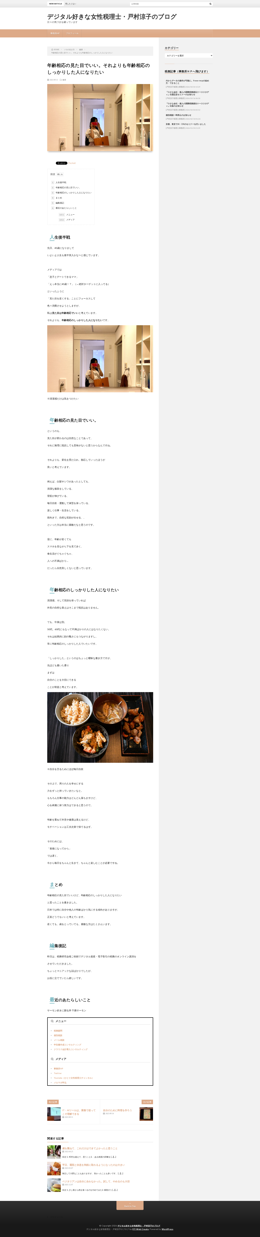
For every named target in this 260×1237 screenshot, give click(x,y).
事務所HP (55, 33)
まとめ (57, 197)
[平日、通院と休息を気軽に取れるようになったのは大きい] (54, 1168)
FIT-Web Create (140, 1229)
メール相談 (59, 1040)
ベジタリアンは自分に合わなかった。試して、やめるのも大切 (96, 1181)
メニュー (67, 214)
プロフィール (72, 33)
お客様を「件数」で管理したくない (141, 4)
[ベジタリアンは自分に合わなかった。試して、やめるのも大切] (54, 1185)
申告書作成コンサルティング (67, 1044)
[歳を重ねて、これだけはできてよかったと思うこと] (54, 1152)
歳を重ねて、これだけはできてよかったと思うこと (90, 1148)
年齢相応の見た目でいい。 (66, 187)
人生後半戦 (59, 182)
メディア (67, 219)
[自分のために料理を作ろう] (146, 1114)
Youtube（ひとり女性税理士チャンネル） (74, 1078)
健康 (64, 80)
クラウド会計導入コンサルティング (71, 1049)
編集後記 (58, 202)
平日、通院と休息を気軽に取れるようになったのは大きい (93, 1164)
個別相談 (58, 1035)
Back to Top (130, 1206)
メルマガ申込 (60, 1082)
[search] (210, 4)
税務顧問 (58, 1030)
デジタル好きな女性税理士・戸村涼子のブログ (112, 17)
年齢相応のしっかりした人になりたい (71, 192)
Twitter (58, 1073)
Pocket (72, 162)
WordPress (167, 1229)
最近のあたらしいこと (64, 208)
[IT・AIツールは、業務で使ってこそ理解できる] (54, 1114)
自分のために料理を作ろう (117, 1110)
